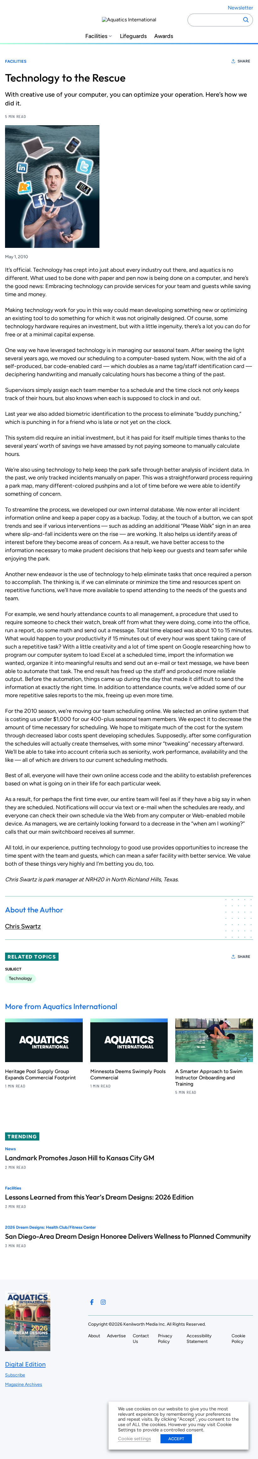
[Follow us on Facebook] (92, 1302)
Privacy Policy (165, 1338)
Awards (163, 36)
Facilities (96, 36)
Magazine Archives (23, 1384)
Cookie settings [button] (134, 1438)
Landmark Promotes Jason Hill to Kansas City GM (79, 1157)
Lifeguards (133, 36)
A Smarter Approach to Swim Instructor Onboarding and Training (209, 1077)
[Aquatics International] (129, 20)
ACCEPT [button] (176, 1438)
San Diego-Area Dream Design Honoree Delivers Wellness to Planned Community (128, 1236)
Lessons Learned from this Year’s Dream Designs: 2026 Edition (99, 1197)
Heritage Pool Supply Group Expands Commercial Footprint (40, 1074)
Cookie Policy (238, 1338)
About (94, 1336)
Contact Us (141, 1338)
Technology (20, 978)
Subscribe (15, 1375)
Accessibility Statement (199, 1338)
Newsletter (240, 8)
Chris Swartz (23, 926)
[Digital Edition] (27, 1348)
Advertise (116, 1336)
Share (244, 61)
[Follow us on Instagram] (103, 1302)
